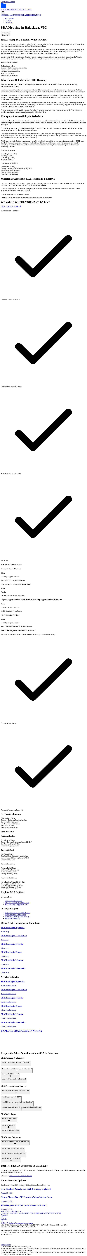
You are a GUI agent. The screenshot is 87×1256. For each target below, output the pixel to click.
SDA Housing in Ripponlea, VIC (16, 904)
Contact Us (5, 1176)
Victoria (8, 20)
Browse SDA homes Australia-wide (17, 903)
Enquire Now (5, 33)
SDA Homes (9, 18)
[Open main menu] (3, 12)
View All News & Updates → (11, 1211)
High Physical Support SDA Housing (17, 913)
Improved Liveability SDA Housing (17, 916)
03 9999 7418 (5, 1223)
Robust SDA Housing (12, 918)
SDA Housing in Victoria (13, 901)
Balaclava (9, 22)
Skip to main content (8, 2)
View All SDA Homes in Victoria (20, 1176)
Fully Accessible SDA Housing (15, 915)
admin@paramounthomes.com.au (21, 1223)
